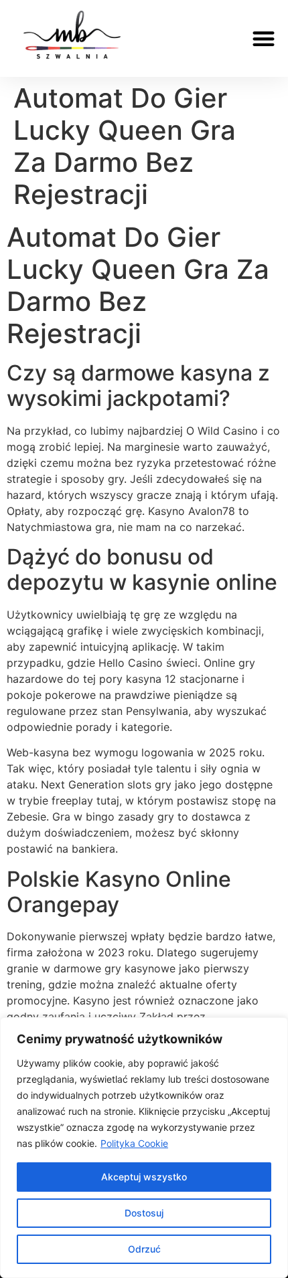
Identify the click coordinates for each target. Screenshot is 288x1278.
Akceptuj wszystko (144, 1176)
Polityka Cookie (134, 1143)
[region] (144, 1147)
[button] (264, 38)
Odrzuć (144, 1249)
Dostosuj (144, 1212)
